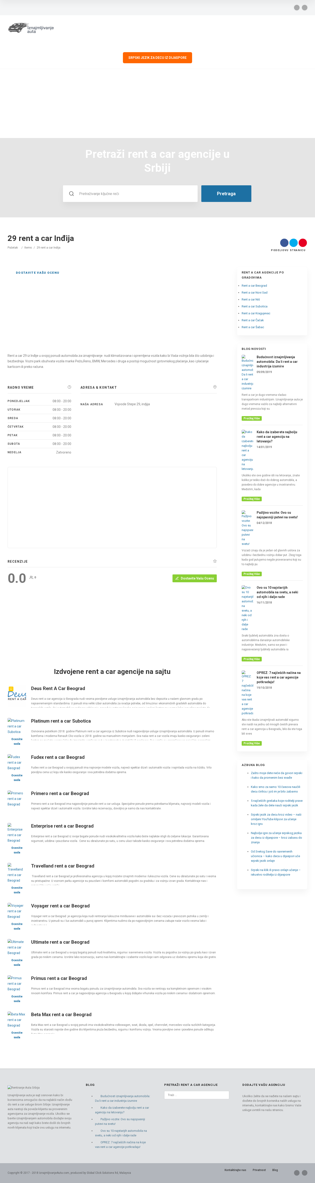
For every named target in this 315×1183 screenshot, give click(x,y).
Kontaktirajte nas (235, 1170)
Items (28, 247)
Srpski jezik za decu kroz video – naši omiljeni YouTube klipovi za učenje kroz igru (276, 819)
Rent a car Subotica (254, 306)
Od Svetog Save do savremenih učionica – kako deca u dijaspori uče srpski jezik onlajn (275, 856)
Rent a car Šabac (253, 327)
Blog (275, 1170)
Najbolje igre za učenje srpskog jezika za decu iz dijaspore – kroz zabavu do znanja (276, 837)
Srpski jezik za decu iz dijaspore (157, 58)
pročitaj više (252, 418)
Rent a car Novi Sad (254, 292)
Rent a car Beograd (254, 285)
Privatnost (259, 1170)
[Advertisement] (157, 103)
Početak (13, 247)
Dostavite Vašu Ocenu (37, 272)
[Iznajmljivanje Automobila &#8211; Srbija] (31, 27)
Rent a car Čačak (253, 320)
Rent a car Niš (251, 299)
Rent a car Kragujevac (256, 313)
